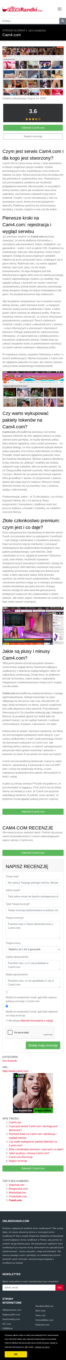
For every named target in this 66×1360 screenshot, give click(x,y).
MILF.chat (40, 1310)
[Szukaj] (62, 21)
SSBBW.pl (7, 1328)
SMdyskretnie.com (11, 1310)
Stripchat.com (16, 1185)
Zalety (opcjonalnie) (17, 957)
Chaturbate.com (18, 1196)
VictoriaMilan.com (44, 1320)
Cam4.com (15, 1122)
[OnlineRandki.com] (22, 8)
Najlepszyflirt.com (11, 1314)
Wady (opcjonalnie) (17, 974)
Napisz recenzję (18, 1161)
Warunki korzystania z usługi (37, 1020)
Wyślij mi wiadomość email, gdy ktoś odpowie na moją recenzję (32, 1013)
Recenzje (21, 1157)
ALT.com (6, 1324)
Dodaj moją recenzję (43, 1045)
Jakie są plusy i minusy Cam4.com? (29, 1153)
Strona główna (13, 30)
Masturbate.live (17, 1192)
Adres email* (13, 890)
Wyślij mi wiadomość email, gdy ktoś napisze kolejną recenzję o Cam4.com (31, 999)
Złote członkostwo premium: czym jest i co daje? (36, 1149)
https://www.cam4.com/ (15, 1071)
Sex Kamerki (37, 30)
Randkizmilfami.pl (44, 1306)
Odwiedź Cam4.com (33, 1168)
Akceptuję (30, 1020)
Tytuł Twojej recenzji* (18, 904)
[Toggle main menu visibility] (59, 8)
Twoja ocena (13, 943)
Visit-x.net (40, 1315)
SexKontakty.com (11, 1319)
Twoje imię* (12, 876)
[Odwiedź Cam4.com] (33, 71)
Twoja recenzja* (15, 917)
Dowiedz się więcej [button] (42, 1347)
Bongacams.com (18, 1188)
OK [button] (15, 1354)
